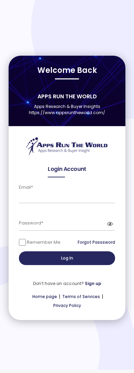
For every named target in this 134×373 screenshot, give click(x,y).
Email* (26, 187)
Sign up (93, 283)
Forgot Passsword (96, 242)
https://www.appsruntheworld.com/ (67, 113)
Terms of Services (81, 296)
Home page (44, 296)
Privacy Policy (67, 305)
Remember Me (43, 242)
